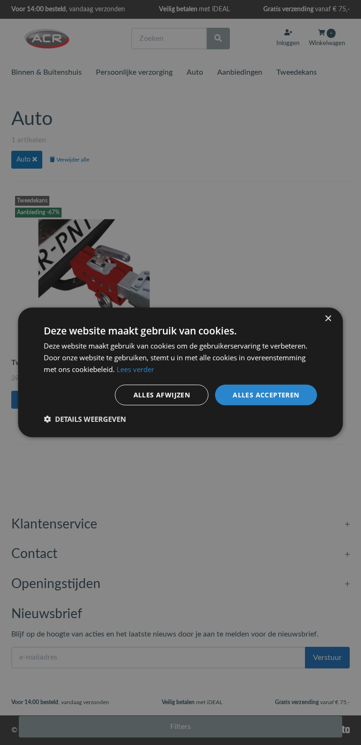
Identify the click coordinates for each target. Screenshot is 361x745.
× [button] (327, 318)
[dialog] (180, 372)
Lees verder (135, 369)
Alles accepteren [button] (266, 394)
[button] (85, 419)
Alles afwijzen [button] (161, 394)
